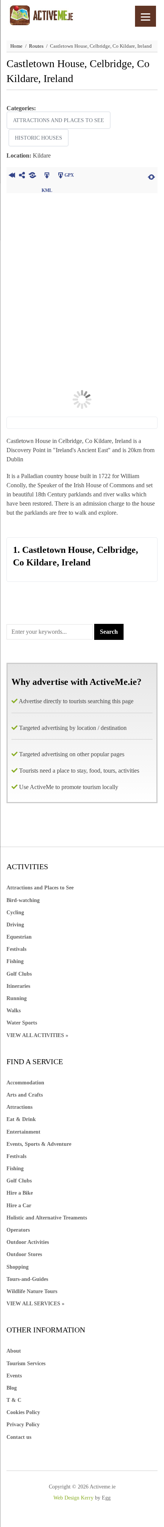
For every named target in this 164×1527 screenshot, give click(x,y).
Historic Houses (38, 138)
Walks (13, 1010)
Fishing (15, 961)
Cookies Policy (23, 1412)
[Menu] (145, 16)
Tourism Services (25, 1363)
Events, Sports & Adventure (38, 1144)
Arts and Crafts (24, 1095)
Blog (11, 1388)
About (13, 1351)
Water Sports (21, 1023)
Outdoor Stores (24, 1254)
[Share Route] (22, 176)
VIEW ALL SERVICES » (35, 1303)
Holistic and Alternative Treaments (46, 1218)
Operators (18, 1230)
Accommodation (25, 1083)
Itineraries (18, 986)
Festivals (16, 949)
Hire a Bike (19, 1193)
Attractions (19, 1107)
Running (16, 998)
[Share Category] (32, 176)
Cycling (15, 912)
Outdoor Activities (27, 1242)
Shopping (17, 1267)
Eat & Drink (21, 1119)
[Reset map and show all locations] (151, 176)
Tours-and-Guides (27, 1279)
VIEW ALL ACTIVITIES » (37, 1035)
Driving (15, 925)
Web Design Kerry (73, 1498)
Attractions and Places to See (58, 120)
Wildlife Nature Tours (31, 1291)
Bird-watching (23, 900)
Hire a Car (18, 1205)
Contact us (18, 1437)
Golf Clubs (19, 974)
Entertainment (23, 1132)
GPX (69, 175)
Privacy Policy (23, 1424)
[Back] (11, 176)
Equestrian (19, 937)
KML (46, 176)
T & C (13, 1400)
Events (14, 1376)
